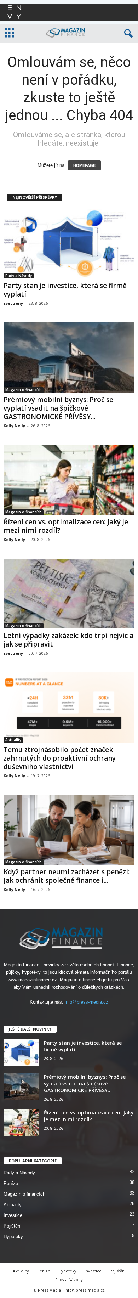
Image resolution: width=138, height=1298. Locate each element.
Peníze (11, 1183)
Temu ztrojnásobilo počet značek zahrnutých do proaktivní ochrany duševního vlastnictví (60, 758)
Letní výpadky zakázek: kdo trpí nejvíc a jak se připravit (68, 640)
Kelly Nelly (14, 425)
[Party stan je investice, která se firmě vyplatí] (69, 243)
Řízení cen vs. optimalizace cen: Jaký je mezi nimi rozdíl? (66, 526)
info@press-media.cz (86, 1002)
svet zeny (13, 303)
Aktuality (13, 739)
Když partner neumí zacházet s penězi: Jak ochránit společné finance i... (67, 876)
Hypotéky (13, 1236)
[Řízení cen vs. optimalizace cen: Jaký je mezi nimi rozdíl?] (69, 480)
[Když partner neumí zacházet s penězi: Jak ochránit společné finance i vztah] (69, 830)
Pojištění (13, 1226)
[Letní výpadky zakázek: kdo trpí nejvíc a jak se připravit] (69, 593)
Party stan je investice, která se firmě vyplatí (65, 290)
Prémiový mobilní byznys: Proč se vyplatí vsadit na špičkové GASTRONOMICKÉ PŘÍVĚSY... (58, 408)
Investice (13, 1215)
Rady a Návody (18, 275)
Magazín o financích (23, 389)
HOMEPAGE (84, 165)
